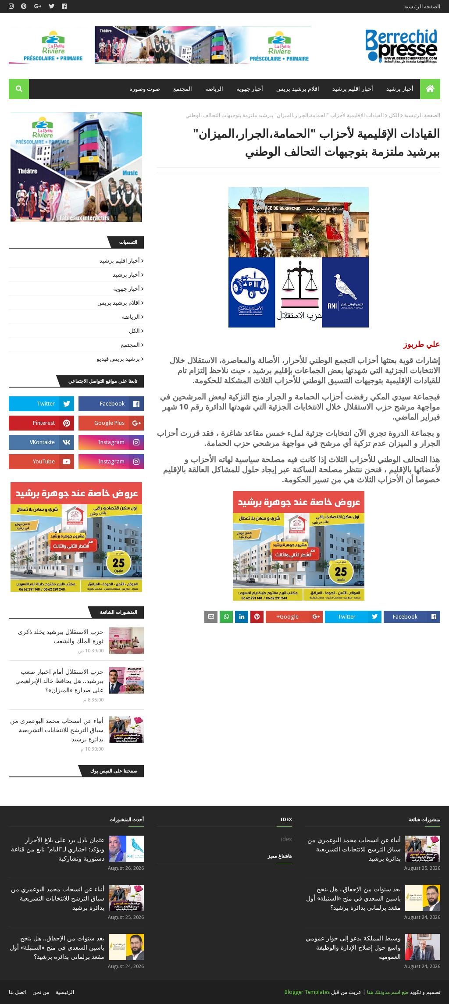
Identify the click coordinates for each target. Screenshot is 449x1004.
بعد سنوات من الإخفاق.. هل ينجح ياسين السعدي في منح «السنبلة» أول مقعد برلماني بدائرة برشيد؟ (353, 898)
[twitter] (51, 6)
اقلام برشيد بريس (118, 302)
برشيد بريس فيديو (118, 359)
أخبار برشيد (126, 274)
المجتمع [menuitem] (182, 88)
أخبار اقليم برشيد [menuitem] (352, 88)
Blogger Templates (307, 992)
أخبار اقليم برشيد (120, 260)
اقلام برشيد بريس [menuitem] (297, 88)
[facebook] (64, 6)
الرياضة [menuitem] (214, 88)
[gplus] (37, 6)
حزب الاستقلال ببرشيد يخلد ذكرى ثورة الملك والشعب (60, 636)
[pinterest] (24, 6)
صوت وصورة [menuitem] (144, 88)
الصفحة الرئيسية (422, 7)
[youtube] (41, 461)
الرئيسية (65, 992)
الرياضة (131, 316)
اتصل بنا (17, 992)
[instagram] (12, 6)
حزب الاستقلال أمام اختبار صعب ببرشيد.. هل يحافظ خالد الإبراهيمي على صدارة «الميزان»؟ (59, 681)
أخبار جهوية (126, 288)
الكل (394, 115)
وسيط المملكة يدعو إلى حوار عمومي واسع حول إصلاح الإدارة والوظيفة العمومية (353, 947)
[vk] (41, 442)
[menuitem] (430, 89)
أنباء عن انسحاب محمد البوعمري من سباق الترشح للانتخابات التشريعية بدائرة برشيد (56, 730)
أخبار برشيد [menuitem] (399, 88)
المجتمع (130, 345)
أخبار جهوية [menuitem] (249, 88)
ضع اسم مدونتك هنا (388, 992)
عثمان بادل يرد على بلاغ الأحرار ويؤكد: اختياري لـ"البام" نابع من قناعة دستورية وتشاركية (57, 849)
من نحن (40, 992)
